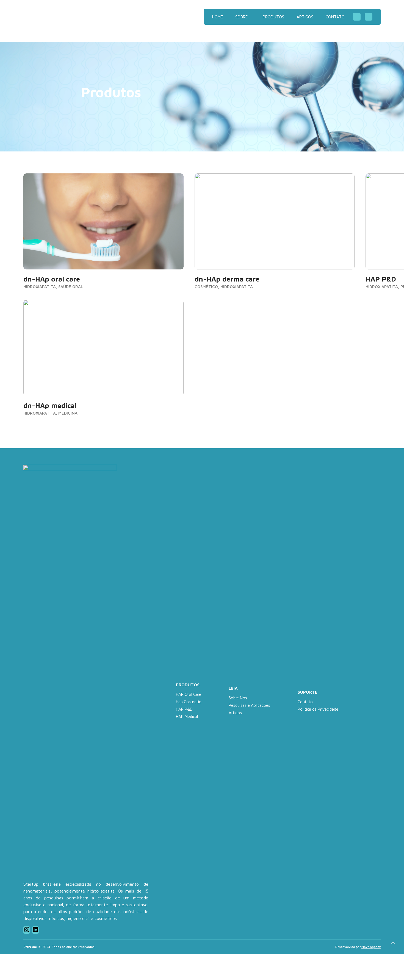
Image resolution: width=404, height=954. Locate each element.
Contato (335, 17)
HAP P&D (184, 709)
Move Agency (371, 947)
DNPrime (59, 16)
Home (217, 17)
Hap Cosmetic (188, 701)
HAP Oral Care (188, 694)
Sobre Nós (238, 698)
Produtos (273, 17)
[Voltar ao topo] (393, 943)
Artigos (305, 17)
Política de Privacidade (318, 709)
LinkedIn (368, 16)
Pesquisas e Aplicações (249, 705)
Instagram (356, 16)
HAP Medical (187, 716)
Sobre (241, 17)
